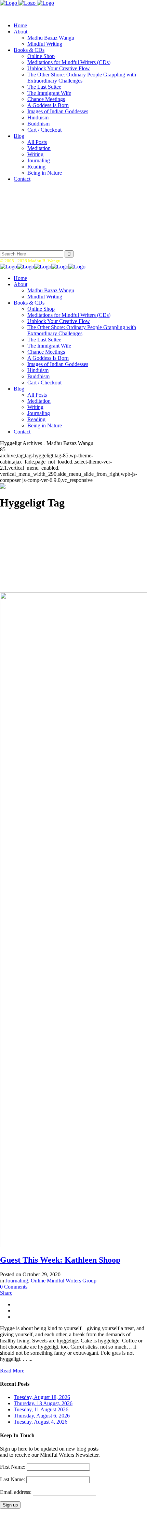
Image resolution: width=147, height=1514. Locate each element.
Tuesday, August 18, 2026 (42, 1397)
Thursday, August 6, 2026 (42, 1416)
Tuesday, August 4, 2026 (40, 1422)
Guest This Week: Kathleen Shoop (60, 1259)
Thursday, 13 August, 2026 (43, 1403)
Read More (12, 1370)
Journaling (16, 1280)
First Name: (12, 1467)
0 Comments (13, 1287)
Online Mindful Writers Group (63, 1280)
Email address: (16, 1492)
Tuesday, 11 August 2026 (41, 1409)
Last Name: (12, 1479)
